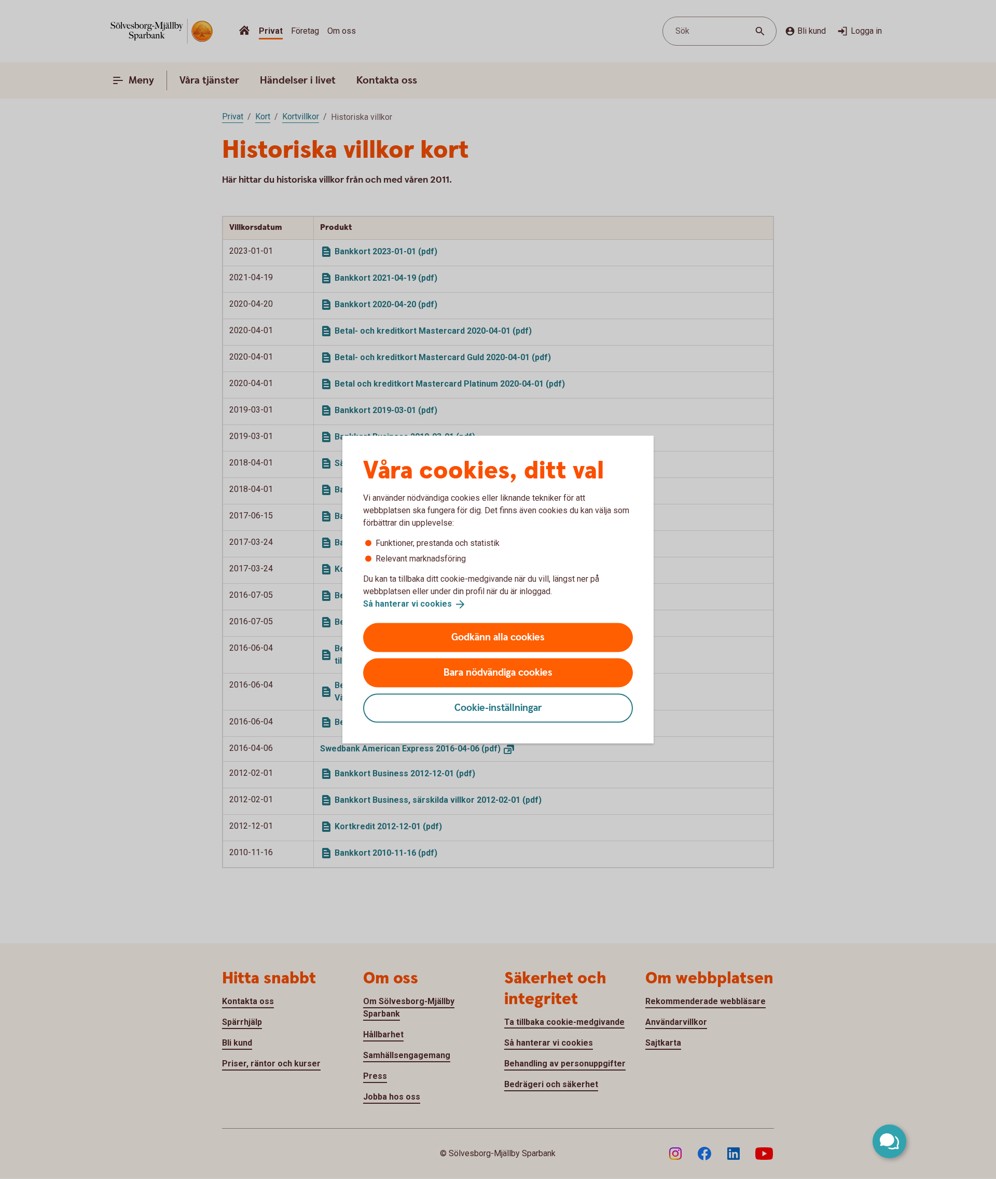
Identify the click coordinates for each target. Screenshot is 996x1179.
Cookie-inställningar (498, 707)
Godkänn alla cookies (498, 636)
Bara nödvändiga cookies (498, 672)
